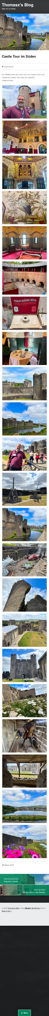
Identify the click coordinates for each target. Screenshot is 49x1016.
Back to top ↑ (7, 911)
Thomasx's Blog (17, 5)
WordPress (36, 908)
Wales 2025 (9, 865)
